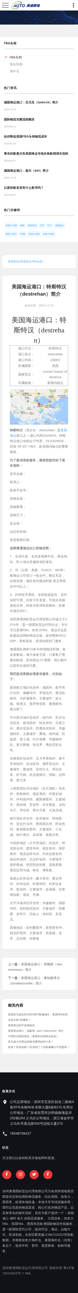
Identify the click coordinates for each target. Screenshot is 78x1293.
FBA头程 (16, 57)
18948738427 (20, 1133)
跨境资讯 (13, 261)
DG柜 (23, 234)
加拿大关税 (11, 225)
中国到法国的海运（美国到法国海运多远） (33, 1036)
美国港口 (59, 225)
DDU (49, 225)
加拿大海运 (49, 234)
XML (28, 1273)
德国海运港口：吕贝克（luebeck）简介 (31, 102)
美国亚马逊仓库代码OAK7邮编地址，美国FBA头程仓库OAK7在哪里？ (38, 1017)
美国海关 (32, 225)
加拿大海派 (34, 234)
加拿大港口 (11, 234)
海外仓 (15, 71)
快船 (22, 225)
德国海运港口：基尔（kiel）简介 (26, 170)
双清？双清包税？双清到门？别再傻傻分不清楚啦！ (39, 1047)
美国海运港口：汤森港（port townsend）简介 (36, 1030)
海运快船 (16, 64)
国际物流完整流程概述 (19, 119)
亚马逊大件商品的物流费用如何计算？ (31, 1041)
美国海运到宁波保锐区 (21, 1025)
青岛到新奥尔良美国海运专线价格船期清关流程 (36, 153)
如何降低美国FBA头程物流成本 (25, 136)
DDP (42, 225)
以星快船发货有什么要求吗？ (24, 187)
